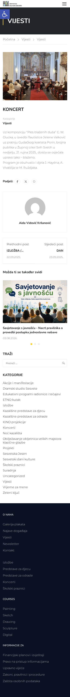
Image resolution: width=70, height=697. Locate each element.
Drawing (9, 622)
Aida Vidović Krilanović (35, 223)
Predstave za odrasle (18, 575)
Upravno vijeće (13, 668)
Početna (9, 39)
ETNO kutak (11, 400)
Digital (7, 635)
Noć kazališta (12, 433)
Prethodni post (18, 244)
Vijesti (26, 39)
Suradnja (9, 470)
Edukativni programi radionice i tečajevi (32, 394)
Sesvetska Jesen (15, 453)
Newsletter (11, 544)
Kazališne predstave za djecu (24, 411)
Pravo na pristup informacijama (26, 661)
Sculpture (10, 628)
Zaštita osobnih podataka (21, 681)
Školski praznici (14, 465)
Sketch (8, 615)
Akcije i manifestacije (18, 383)
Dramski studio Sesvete (20, 388)
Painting (9, 609)
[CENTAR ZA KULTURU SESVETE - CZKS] (14, 4)
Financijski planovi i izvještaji (23, 655)
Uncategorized (14, 476)
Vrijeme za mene (15, 487)
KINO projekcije (14, 422)
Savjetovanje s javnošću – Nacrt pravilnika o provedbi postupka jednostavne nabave (33, 330)
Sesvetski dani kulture (19, 459)
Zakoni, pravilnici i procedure (24, 674)
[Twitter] (26, 181)
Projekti (8, 448)
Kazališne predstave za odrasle (25, 416)
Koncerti (9, 427)
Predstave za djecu (17, 569)
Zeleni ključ (11, 492)
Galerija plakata (14, 524)
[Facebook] (17, 181)
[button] (5, 14)
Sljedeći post (53, 244)
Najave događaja (15, 531)
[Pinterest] (34, 181)
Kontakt (8, 550)
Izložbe (8, 405)
